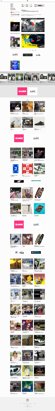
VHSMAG (27, 409)
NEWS (22, 9)
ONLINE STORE (12, 8)
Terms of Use (27, 403)
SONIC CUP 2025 (12, 9)
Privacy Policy (23, 403)
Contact (20, 403)
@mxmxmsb (32, 14)
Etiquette (31, 403)
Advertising (35, 403)
